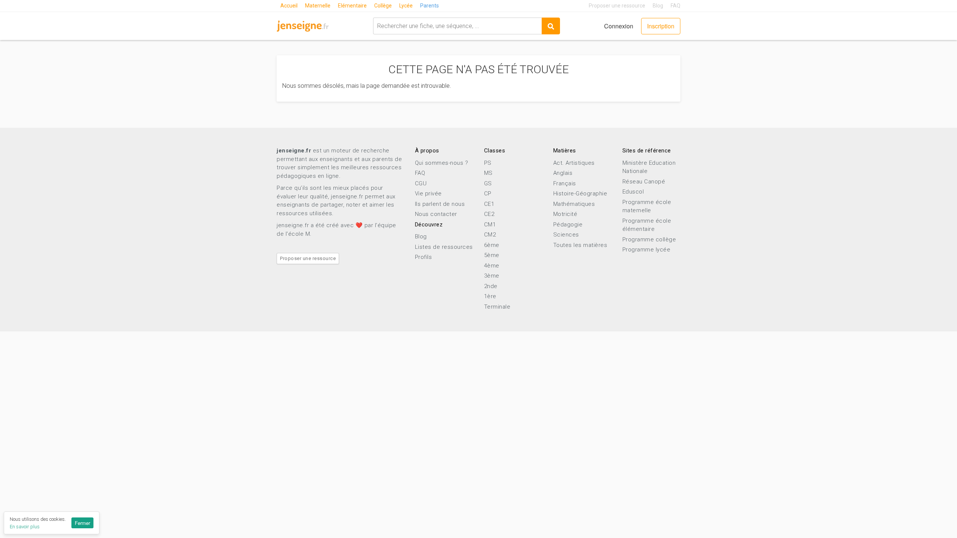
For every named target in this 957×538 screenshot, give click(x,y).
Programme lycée (646, 249)
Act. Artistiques (574, 163)
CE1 (489, 204)
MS (488, 173)
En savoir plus (25, 526)
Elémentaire (352, 6)
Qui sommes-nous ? (441, 163)
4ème (491, 265)
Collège (383, 6)
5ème (491, 255)
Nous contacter (436, 214)
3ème (491, 275)
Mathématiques (574, 204)
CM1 (490, 224)
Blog (658, 6)
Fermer (82, 522)
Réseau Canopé (643, 181)
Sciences (566, 234)
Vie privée (428, 193)
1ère (490, 296)
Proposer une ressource (617, 6)
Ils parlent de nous (440, 204)
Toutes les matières (580, 245)
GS (488, 183)
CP (488, 193)
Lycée (406, 6)
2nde (491, 286)
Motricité (565, 214)
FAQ (675, 6)
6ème (491, 245)
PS (488, 163)
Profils (423, 257)
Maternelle (317, 6)
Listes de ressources (444, 247)
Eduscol (633, 191)
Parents (429, 6)
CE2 (489, 214)
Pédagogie (568, 224)
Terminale (497, 306)
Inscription (660, 26)
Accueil (289, 6)
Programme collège (649, 239)
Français (564, 183)
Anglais (563, 173)
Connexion (618, 26)
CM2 (490, 234)
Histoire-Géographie (580, 193)
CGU (421, 183)
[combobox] (457, 26)
